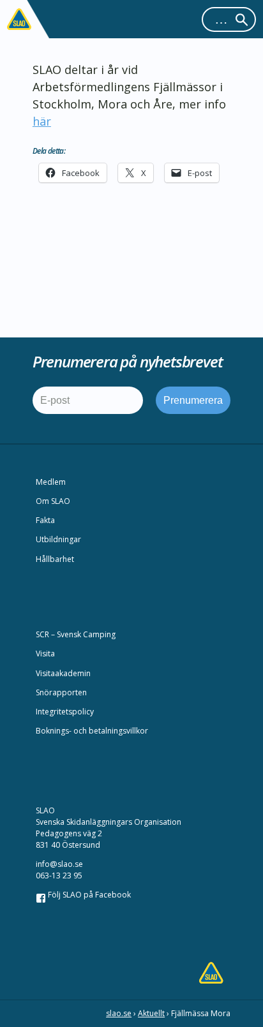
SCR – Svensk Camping (76, 634)
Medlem (51, 482)
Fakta (45, 520)
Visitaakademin (63, 673)
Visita (45, 653)
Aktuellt (151, 1013)
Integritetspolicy (65, 711)
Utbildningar (58, 539)
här (42, 121)
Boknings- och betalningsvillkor (92, 730)
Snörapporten (61, 692)
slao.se (119, 1013)
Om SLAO (53, 501)
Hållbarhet (55, 559)
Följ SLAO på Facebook (88, 894)
